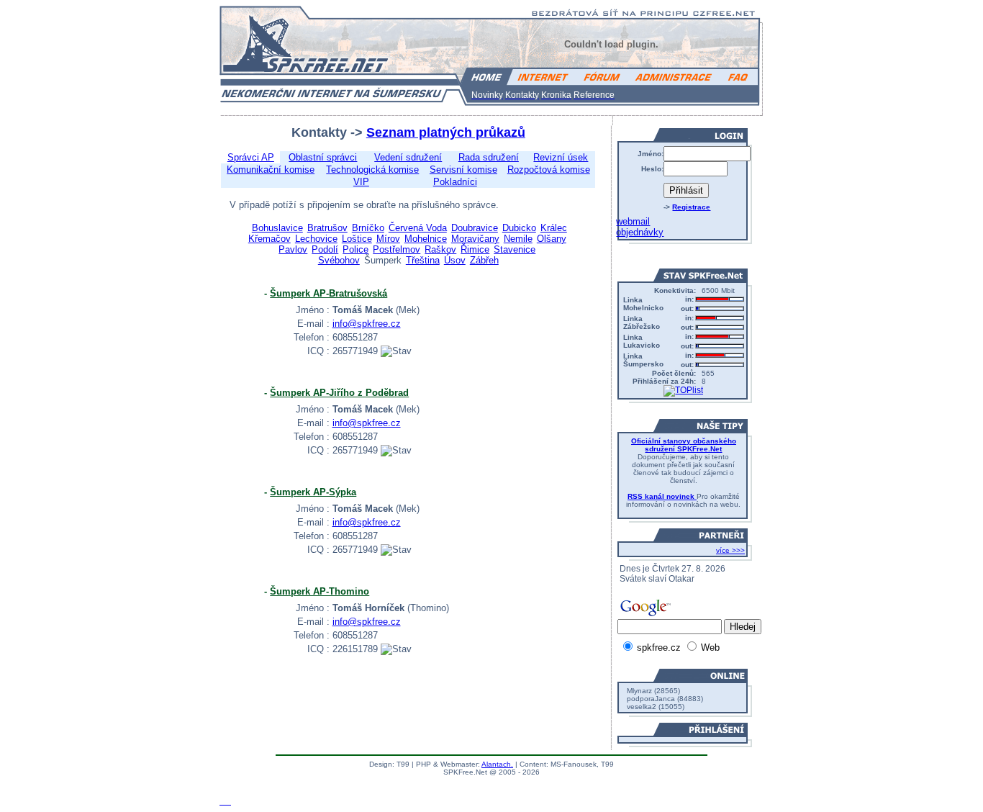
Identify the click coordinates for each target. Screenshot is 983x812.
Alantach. (497, 764)
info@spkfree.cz (366, 323)
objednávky (639, 232)
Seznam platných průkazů (445, 132)
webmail (633, 221)
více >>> (730, 550)
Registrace (691, 207)
